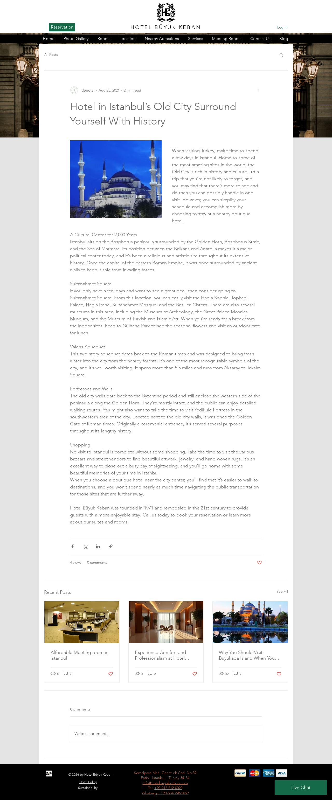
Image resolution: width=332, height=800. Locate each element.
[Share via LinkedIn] (97, 546)
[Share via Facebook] (72, 546)
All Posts (51, 54)
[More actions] (259, 90)
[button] (281, 55)
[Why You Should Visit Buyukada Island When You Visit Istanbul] (250, 622)
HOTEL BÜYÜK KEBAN (165, 27)
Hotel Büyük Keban (98, 774)
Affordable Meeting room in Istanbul (79, 655)
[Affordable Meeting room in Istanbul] (81, 622)
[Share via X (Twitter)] (85, 546)
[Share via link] (110, 546)
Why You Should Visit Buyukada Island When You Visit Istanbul (247, 655)
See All (282, 591)
